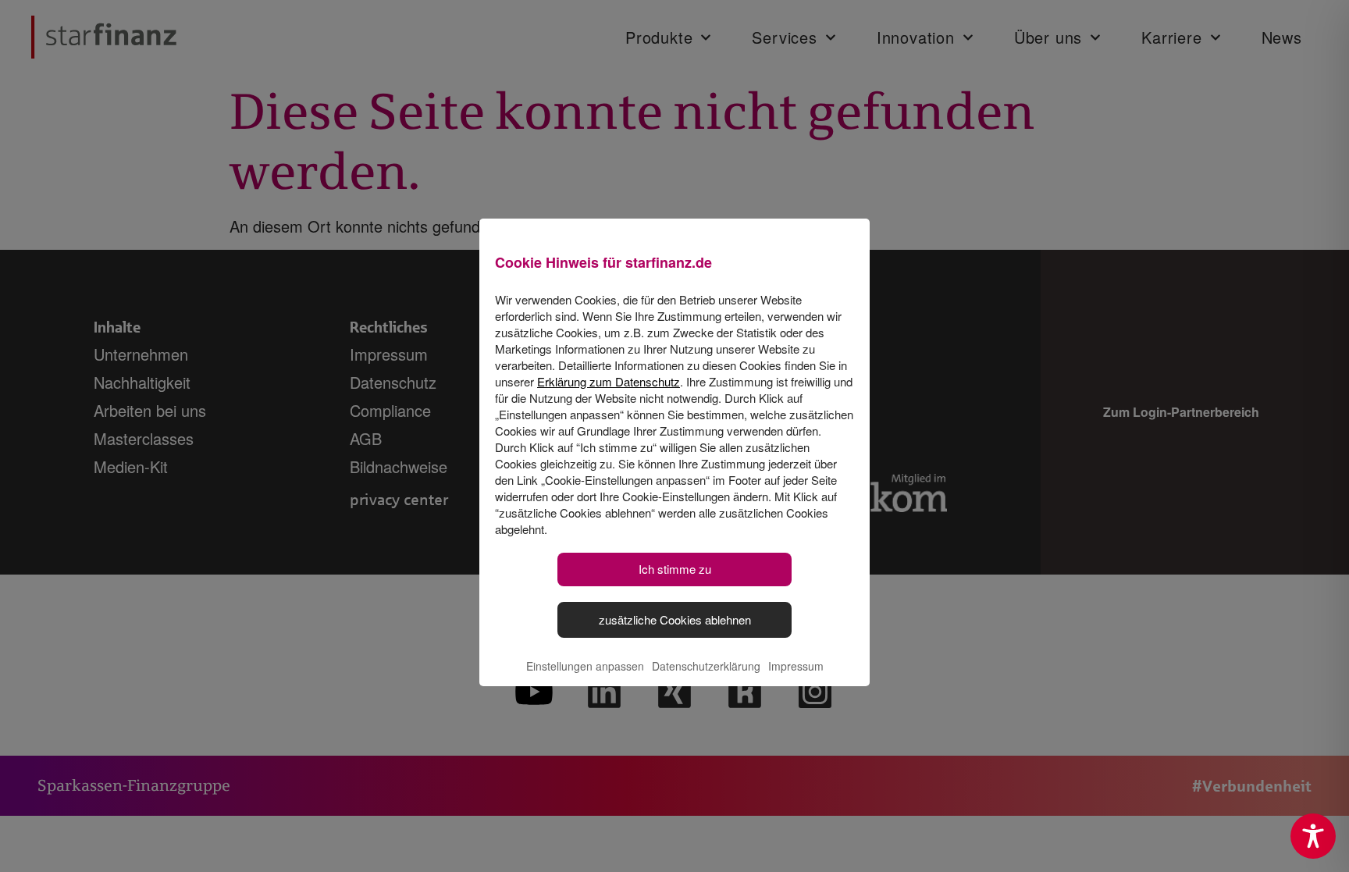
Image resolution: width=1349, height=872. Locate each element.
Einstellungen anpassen (585, 666)
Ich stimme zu (675, 569)
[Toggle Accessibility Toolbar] (1313, 836)
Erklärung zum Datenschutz (608, 381)
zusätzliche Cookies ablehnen (675, 619)
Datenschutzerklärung (706, 666)
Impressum (796, 666)
